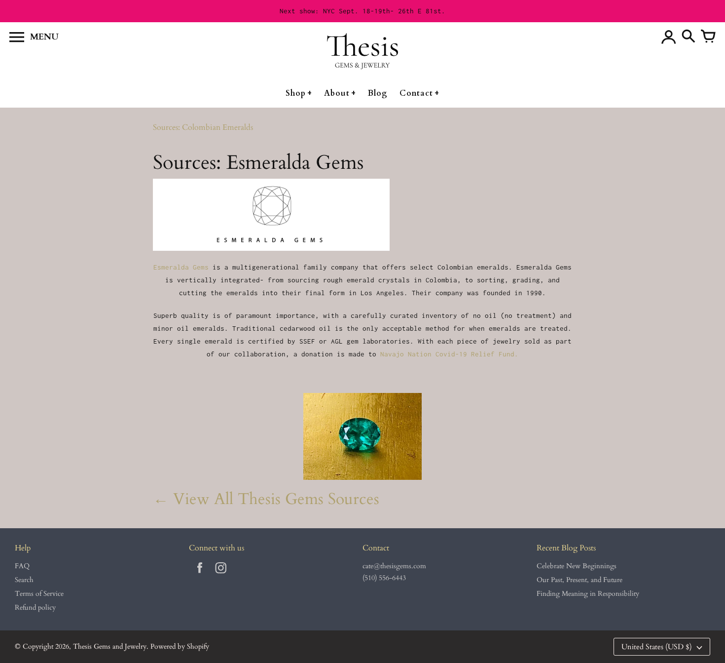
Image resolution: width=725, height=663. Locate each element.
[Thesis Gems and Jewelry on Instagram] (221, 575)
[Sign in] (668, 37)
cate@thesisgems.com (394, 566)
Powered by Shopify (179, 646)
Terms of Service (39, 593)
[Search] (688, 37)
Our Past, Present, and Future (579, 580)
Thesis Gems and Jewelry (109, 646)
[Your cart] (708, 37)
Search (24, 580)
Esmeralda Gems (183, 267)
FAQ (22, 566)
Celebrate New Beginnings (576, 566)
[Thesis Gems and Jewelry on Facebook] (199, 575)
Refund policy (35, 607)
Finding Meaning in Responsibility (588, 593)
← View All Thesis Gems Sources (266, 499)
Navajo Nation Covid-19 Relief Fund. (449, 354)
